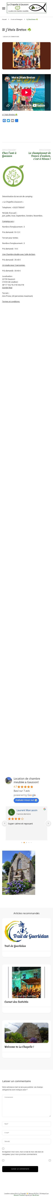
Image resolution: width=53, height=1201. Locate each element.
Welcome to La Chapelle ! (19, 1046)
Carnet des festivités (16, 1001)
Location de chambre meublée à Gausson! (27, 780)
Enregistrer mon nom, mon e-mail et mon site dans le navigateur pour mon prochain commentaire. (22, 1153)
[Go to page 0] (21, 842)
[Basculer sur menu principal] (3, 8)
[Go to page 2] (26, 842)
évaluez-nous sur (24, 800)
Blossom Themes (19, 1195)
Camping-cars (8, 221)
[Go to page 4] (31, 842)
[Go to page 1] (24, 842)
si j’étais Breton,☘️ (9, 115)
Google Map (7, 288)
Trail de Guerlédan (15, 946)
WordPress (35, 1195)
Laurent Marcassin (27, 810)
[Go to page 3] (28, 842)
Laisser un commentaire (11, 37)
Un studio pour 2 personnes (13, 265)
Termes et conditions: (11, 302)
